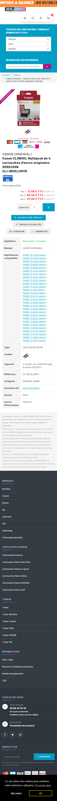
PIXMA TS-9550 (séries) (34, 337)
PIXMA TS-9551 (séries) (34, 340)
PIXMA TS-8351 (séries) (34, 324)
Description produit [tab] (29, 217)
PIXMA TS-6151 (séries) (34, 274)
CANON (17, 75)
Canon (5, 495)
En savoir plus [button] (43, 785)
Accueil (6, 75)
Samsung (7, 530)
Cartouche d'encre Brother (16, 562)
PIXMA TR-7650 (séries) (34, 258)
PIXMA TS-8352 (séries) (34, 327)
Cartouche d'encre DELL (14, 575)
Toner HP (7, 642)
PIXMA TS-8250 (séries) (34, 312)
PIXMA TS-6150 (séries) (34, 270)
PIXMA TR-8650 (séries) (34, 267)
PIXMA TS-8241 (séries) (34, 305)
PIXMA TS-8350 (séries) (34, 321)
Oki (4, 523)
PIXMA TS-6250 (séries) (34, 277)
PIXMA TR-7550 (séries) (34, 255)
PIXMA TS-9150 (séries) (34, 331)
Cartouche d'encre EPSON (15, 582)
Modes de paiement (12, 673)
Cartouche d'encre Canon (15, 569)
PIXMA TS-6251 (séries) (34, 280)
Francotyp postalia (12, 537)
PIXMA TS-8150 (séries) (34, 293)
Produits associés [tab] (29, 224)
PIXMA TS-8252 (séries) (34, 318)
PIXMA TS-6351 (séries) (34, 286)
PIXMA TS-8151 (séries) (34, 296)
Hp (3, 509)
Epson (5, 502)
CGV (4, 680)
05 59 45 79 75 (18, 708)
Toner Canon (9, 621)
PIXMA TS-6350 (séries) (34, 283)
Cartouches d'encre (12, 555)
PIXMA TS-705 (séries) (34, 289)
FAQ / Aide (7, 659)
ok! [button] (40, 793)
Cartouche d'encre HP (13, 589)
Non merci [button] (16, 793)
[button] (33, 18)
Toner (5, 607)
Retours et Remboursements (17, 666)
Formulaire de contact (22, 725)
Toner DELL (8, 628)
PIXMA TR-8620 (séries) (34, 264)
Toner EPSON (9, 635)
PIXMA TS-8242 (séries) (34, 308)
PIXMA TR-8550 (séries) (34, 261)
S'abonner (44, 756)
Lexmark (6, 516)
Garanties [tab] (41, 231)
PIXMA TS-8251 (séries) (34, 315)
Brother (6, 488)
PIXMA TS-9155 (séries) (34, 334)
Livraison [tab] (18, 231)
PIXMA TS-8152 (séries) (34, 299)
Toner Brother (9, 614)
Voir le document (31, 388)
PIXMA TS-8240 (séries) (34, 302)
